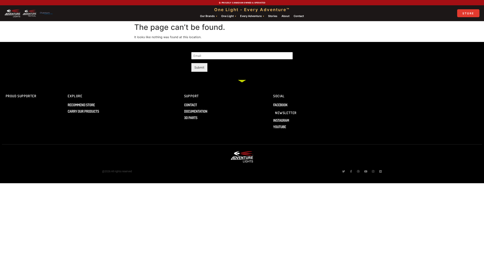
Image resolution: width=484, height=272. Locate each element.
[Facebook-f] (351, 171)
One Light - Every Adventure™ (252, 10)
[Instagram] (373, 171)
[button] (279, 126)
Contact (299, 16)
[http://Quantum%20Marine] (46, 13)
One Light (227, 16)
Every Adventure (251, 16)
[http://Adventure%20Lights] (12, 13)
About (285, 16)
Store (468, 13)
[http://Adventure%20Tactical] (30, 13)
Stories (272, 16)
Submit (199, 67)
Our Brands (207, 16)
